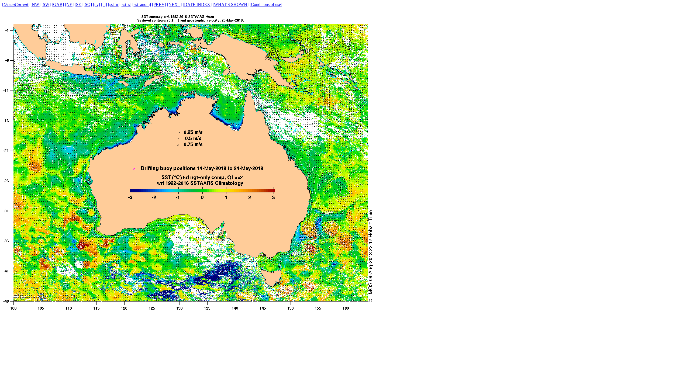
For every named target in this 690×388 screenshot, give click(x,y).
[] (15, 4)
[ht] (104, 4)
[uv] (96, 4)
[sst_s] (125, 4)
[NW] (35, 4)
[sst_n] (113, 4)
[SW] (46, 4)
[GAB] (58, 4)
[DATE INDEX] (197, 4)
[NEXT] (174, 4)
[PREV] (159, 4)
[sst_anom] (141, 4)
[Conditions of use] (266, 4)
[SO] (88, 4)
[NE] (69, 4)
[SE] (78, 4)
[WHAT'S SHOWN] (231, 4)
